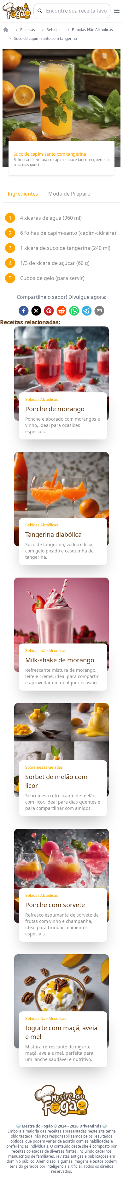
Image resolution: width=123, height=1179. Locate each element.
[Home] (6, 30)
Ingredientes (23, 193)
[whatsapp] (74, 311)
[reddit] (61, 311)
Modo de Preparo (69, 193)
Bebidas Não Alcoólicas (92, 29)
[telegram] (87, 311)
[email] (99, 311)
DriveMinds (90, 1126)
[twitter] (36, 311)
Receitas (27, 29)
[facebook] (24, 311)
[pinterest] (49, 311)
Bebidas (53, 29)
